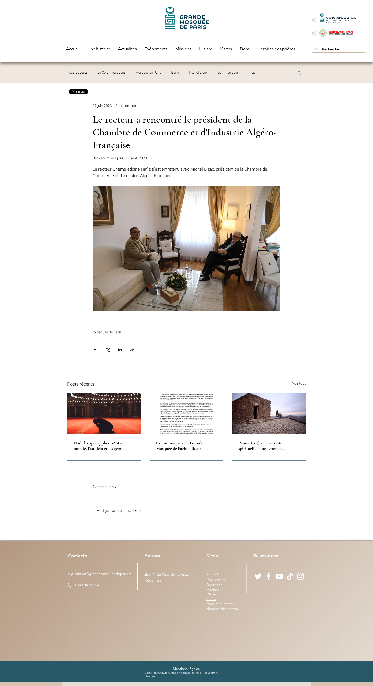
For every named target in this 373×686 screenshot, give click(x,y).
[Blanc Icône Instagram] (300, 576)
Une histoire (216, 579)
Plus (252, 72)
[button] (299, 72)
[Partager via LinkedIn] (119, 349)
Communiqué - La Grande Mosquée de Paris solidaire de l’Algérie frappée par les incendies (185, 445)
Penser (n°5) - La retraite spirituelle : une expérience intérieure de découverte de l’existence (262, 445)
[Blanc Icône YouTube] (279, 576)
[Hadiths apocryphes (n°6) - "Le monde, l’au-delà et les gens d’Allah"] (104, 413)
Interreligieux (198, 72)
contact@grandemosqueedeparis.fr (102, 573)
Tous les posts (77, 72)
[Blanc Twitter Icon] (258, 576)
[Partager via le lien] (132, 349)
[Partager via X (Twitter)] (107, 349)
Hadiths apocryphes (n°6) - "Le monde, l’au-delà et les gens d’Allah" (101, 445)
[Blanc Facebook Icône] (268, 576)
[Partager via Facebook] (95, 349)
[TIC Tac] (290, 576)
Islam (175, 72)
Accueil (212, 574)
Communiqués (228, 72)
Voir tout (299, 383)
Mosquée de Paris (148, 72)
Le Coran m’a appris (111, 72)
